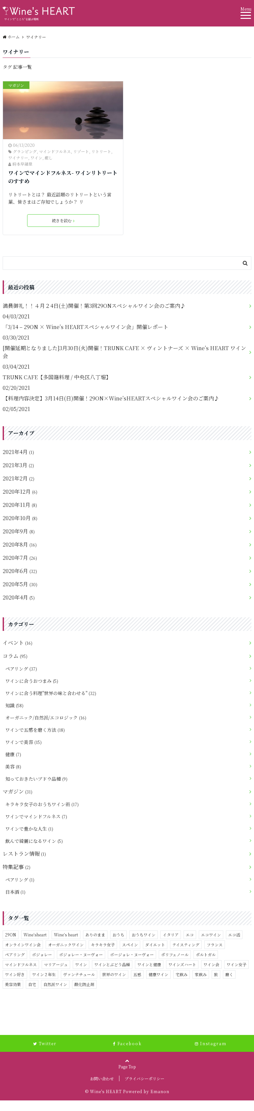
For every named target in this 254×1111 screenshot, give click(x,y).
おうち (118, 934)
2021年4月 (18, 452)
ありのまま (95, 934)
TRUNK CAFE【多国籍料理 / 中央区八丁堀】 (57, 377)
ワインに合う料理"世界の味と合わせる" (50, 693)
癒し (49, 157)
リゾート (81, 151)
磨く (229, 974)
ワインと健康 (149, 964)
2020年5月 (20, 584)
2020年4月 (19, 597)
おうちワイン (143, 934)
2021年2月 (18, 478)
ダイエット (155, 944)
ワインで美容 (23, 742)
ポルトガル (206, 954)
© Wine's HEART (103, 1091)
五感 (137, 974)
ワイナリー (18, 157)
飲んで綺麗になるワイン (34, 841)
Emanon (159, 1091)
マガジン (16, 85)
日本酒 (15, 891)
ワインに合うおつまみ (31, 681)
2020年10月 (20, 518)
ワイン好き (15, 974)
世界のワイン (114, 974)
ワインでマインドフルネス (36, 816)
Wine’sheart (35, 934)
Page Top (127, 1066)
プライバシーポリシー (144, 1078)
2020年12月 (20, 491)
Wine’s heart (66, 934)
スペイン (130, 944)
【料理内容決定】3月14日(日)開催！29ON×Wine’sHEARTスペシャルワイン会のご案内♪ (111, 398)
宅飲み (182, 974)
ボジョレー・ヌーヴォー (81, 954)
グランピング (25, 151)
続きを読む (62, 220)
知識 (14, 705)
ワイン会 (211, 964)
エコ (190, 934)
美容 (13, 766)
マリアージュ (56, 964)
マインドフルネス (55, 151)
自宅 (32, 984)
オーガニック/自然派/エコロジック (45, 717)
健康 (13, 754)
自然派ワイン (55, 984)
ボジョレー (42, 954)
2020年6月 (20, 571)
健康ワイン (158, 974)
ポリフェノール (175, 954)
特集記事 (16, 867)
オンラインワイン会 (23, 944)
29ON (10, 934)
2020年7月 (20, 557)
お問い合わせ (102, 1078)
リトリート (101, 151)
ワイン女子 (236, 964)
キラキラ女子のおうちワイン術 (42, 804)
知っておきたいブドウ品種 (36, 778)
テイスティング (185, 944)
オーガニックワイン (66, 944)
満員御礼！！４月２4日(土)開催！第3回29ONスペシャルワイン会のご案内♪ (94, 305)
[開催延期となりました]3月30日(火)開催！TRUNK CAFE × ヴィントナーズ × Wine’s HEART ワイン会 (124, 352)
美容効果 (13, 984)
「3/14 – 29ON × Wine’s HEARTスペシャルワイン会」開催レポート (85, 327)
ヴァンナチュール (79, 974)
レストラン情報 (24, 853)
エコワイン (211, 934)
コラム (15, 656)
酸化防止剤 (84, 984)
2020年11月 (20, 505)
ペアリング (21, 668)
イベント (17, 642)
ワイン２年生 (44, 974)
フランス (215, 944)
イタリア (171, 934)
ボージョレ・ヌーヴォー (132, 954)
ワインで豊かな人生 (29, 828)
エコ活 (234, 934)
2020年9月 (19, 531)
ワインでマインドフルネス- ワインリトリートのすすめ (62, 177)
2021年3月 (18, 465)
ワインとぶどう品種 (112, 964)
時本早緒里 (22, 164)
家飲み (201, 974)
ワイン (36, 157)
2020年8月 (20, 544)
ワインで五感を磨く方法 (35, 729)
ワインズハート (182, 964)
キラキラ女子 (103, 944)
